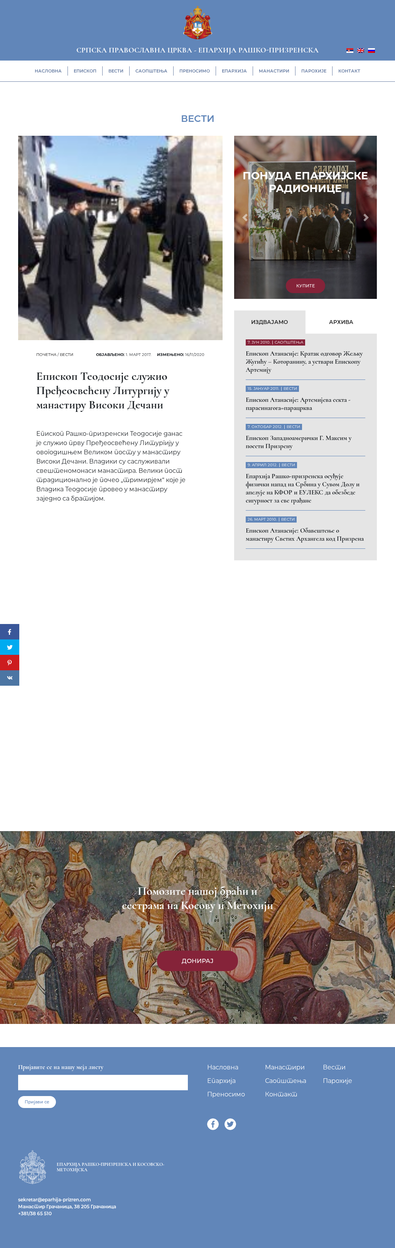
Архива (341, 322)
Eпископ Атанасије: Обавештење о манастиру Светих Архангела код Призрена (305, 534)
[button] (245, 217)
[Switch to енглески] (360, 50)
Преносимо (194, 71)
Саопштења (151, 71)
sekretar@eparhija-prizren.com (54, 1199)
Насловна (48, 71)
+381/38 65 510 (35, 1213)
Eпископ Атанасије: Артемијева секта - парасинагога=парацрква (298, 404)
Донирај (198, 961)
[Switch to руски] (371, 50)
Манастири (274, 71)
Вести (115, 71)
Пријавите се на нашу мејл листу (60, 1067)
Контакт (349, 71)
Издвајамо (269, 322)
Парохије (313, 71)
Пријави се (37, 1102)
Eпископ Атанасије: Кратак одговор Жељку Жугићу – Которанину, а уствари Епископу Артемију (304, 361)
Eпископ (85, 71)
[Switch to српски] (349, 50)
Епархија (234, 71)
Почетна (46, 354)
